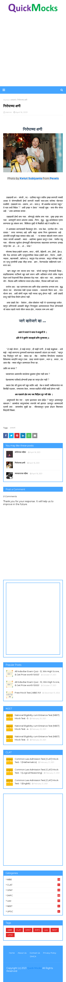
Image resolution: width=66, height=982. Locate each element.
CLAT (33, 884)
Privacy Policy (49, 953)
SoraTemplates (25, 977)
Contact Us (35, 953)
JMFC (33, 895)
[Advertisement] (33, 49)
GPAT (33, 890)
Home (12, 953)
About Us (22, 953)
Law (33, 900)
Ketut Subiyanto (31, 178)
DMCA (33, 956)
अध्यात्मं (12, 428)
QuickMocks (53, 977)
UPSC (33, 911)
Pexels (54, 178)
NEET (33, 906)
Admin (8, 112)
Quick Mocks (34, 968)
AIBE (33, 879)
